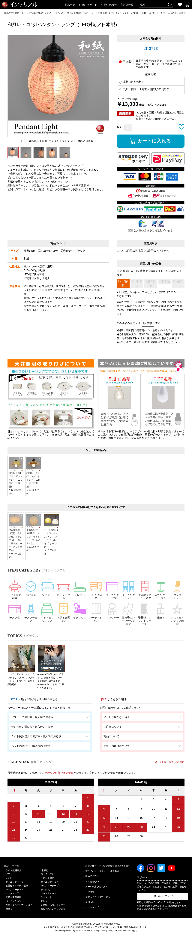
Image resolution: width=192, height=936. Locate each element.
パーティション (96, 619)
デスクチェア (31, 619)
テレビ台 (79, 595)
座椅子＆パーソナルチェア (128, 620)
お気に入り (180, 5)
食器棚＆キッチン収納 (144, 597)
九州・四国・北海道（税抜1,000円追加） (147, 89)
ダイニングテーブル (112, 597)
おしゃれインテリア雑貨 (177, 620)
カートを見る (187, 5)
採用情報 (89, 902)
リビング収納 (96, 597)
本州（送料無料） (133, 81)
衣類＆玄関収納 (63, 619)
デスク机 (14, 617)
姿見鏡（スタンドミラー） (144, 620)
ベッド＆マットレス (47, 619)
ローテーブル (63, 597)
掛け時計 (31, 595)
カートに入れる (154, 140)
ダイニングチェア (128, 597)
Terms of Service (124, 931)
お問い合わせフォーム (162, 896)
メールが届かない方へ (96, 886)
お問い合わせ (109, 4)
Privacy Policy (107, 931)
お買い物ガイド (88, 4)
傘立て (161, 617)
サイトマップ (92, 907)
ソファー (47, 595)
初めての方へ (92, 876)
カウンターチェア (177, 597)
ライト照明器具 (14, 597)
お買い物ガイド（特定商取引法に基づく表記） (109, 866)
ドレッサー (112, 617)
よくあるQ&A (92, 881)
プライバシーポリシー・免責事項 (102, 871)
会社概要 (89, 892)
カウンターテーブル (161, 597)
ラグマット (79, 617)
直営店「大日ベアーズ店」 (98, 897)
